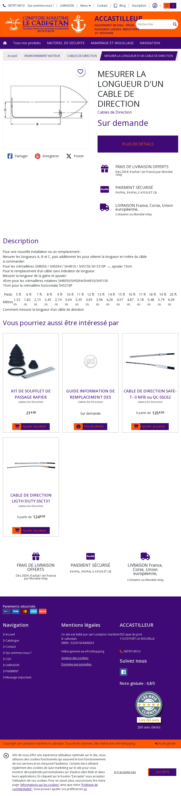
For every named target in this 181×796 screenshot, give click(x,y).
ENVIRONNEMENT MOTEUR (42, 56)
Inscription (139, 6)
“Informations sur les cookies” (39, 785)
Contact (102, 6)
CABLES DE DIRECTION (82, 56)
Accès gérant (167, 743)
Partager (21, 156)
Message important (18, 677)
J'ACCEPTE (162, 772)
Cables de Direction (115, 112)
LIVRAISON (12, 665)
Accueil (12, 56)
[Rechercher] (175, 24)
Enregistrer (50, 156)
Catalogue (12, 641)
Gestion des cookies (74, 658)
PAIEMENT (12, 671)
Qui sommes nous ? (18, 653)
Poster (78, 156)
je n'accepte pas (125, 772)
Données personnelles (76, 664)
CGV (8, 659)
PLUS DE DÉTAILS (138, 144)
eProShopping (125, 743)
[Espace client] (154, 5)
